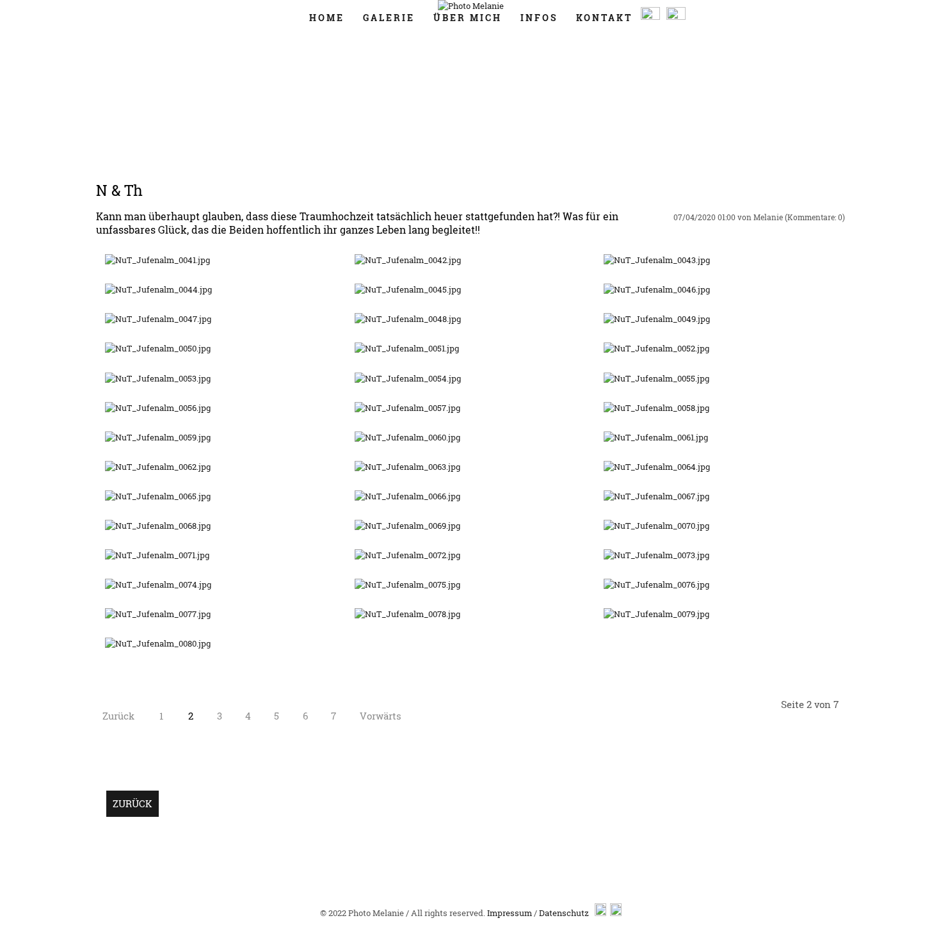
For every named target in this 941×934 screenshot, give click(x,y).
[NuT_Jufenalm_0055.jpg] (656, 378)
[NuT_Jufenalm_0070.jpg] (656, 525)
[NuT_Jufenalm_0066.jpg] (407, 496)
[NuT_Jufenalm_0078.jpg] (407, 614)
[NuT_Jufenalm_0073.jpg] (656, 555)
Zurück (118, 716)
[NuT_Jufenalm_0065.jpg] (158, 496)
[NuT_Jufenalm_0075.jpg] (407, 584)
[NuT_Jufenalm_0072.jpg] (407, 555)
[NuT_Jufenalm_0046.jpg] (657, 289)
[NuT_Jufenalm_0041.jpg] (157, 260)
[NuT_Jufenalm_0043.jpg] (657, 260)
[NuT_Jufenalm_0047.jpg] (158, 319)
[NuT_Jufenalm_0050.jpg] (158, 348)
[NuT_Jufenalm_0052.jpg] (656, 348)
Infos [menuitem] (539, 18)
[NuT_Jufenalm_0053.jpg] (158, 378)
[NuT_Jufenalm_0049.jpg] (657, 319)
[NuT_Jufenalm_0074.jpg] (158, 584)
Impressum (509, 913)
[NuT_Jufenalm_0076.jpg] (656, 584)
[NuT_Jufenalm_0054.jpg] (408, 378)
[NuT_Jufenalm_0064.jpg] (657, 466)
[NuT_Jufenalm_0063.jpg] (407, 466)
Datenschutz (564, 913)
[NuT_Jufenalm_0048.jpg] (408, 319)
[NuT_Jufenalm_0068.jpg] (158, 525)
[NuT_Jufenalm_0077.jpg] (158, 614)
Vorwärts (380, 716)
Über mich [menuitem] (467, 18)
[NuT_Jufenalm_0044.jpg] (158, 289)
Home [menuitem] (326, 18)
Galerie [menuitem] (389, 18)
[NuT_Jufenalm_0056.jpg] (158, 408)
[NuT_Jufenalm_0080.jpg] (158, 643)
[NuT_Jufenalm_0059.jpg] (158, 437)
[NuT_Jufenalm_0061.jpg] (656, 437)
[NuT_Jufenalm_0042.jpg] (408, 260)
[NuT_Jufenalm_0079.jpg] (656, 614)
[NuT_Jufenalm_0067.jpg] (656, 496)
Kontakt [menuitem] (604, 18)
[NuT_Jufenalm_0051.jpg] (407, 348)
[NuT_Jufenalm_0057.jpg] (407, 408)
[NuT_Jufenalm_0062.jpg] (158, 466)
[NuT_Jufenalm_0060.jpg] (407, 437)
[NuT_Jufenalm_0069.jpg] (407, 525)
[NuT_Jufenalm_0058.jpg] (656, 408)
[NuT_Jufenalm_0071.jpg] (157, 555)
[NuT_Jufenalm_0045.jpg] (408, 289)
